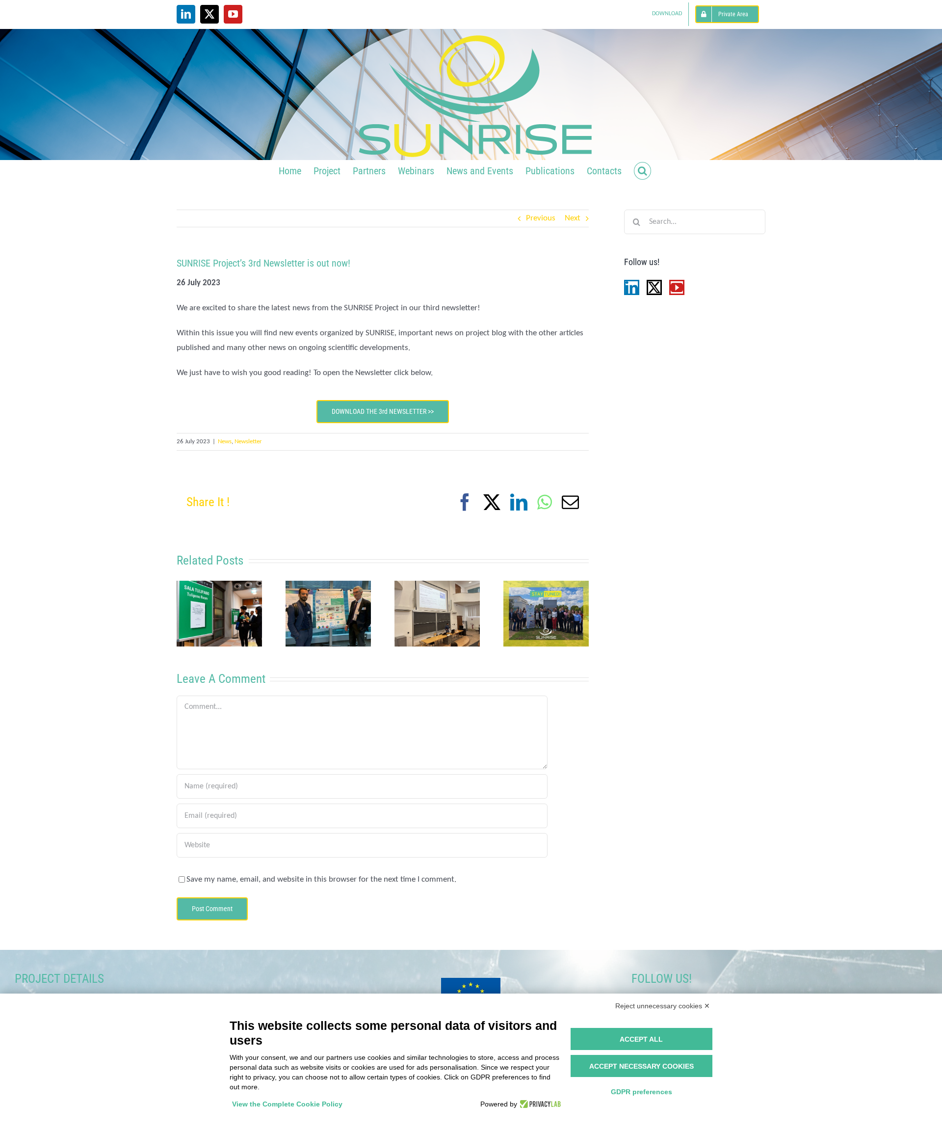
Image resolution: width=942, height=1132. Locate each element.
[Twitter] (654, 287)
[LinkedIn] (631, 287)
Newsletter (248, 441)
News (225, 441)
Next (572, 218)
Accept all (641, 1039)
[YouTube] (676, 287)
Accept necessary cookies (641, 1066)
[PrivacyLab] (539, 1104)
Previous (540, 218)
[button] (642, 170)
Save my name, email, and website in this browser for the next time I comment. (321, 879)
